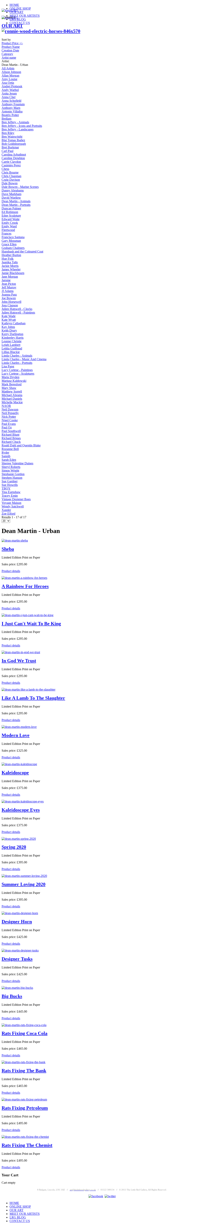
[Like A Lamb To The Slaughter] (28, 689)
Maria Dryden (10, 377)
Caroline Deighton (13, 158)
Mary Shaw (9, 388)
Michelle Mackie (12, 402)
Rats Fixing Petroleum (25, 1108)
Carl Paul (7, 151)
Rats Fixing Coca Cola (24, 1033)
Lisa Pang (8, 366)
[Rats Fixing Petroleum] (24, 1099)
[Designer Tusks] (20, 950)
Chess (5, 169)
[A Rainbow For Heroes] (24, 577)
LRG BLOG (18, 1217)
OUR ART (12, 25)
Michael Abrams (12, 395)
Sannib (6, 456)
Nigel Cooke (10, 420)
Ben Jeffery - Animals (15, 122)
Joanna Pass (9, 294)
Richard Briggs (11, 438)
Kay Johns (8, 327)
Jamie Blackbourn (13, 273)
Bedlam (6, 118)
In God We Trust (19, 660)
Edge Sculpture (11, 215)
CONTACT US (20, 23)
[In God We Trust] (21, 652)
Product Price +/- (12, 43)
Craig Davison (11, 179)
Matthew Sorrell (12, 391)
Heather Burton (11, 255)
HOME (14, 5)
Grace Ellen (9, 244)
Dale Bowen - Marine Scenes (20, 187)
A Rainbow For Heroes (25, 586)
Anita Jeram (9, 93)
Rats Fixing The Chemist (27, 1145)
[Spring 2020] (19, 838)
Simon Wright (10, 470)
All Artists (8, 68)
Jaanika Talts (10, 262)
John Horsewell (11, 301)
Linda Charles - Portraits (17, 362)
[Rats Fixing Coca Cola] (24, 1025)
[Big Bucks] (17, 987)
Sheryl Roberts (11, 467)
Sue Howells (10, 485)
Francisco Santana (13, 237)
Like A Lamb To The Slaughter (33, 698)
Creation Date (10, 50)
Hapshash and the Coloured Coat (22, 251)
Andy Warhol (10, 90)
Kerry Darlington (12, 334)
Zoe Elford (8, 513)
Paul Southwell (11, 431)
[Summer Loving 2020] (24, 876)
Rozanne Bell (10, 449)
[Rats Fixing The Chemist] (25, 1136)
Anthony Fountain (13, 104)
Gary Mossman (11, 240)
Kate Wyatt (9, 319)
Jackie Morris (10, 266)
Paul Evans (9, 423)
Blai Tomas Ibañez (13, 140)
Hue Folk (8, 258)
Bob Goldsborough (14, 143)
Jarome (6, 280)
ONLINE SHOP (20, 8)
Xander (6, 510)
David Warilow (11, 197)
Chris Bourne (10, 172)
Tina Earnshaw (11, 492)
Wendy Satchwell (13, 506)
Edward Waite (11, 219)
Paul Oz (7, 427)
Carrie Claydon (11, 161)
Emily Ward (9, 226)
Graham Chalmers (13, 248)
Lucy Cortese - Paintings (17, 370)
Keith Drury (9, 330)
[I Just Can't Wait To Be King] (27, 615)
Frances (6, 233)
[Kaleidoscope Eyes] (23, 801)
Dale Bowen (10, 183)
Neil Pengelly (10, 413)
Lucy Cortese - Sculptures (18, 373)
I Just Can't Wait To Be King (31, 623)
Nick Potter (9, 416)
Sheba (8, 549)
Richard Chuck (11, 441)
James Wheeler (11, 269)
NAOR (6, 406)
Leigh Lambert (11, 344)
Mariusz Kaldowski (14, 380)
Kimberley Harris (13, 337)
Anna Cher (9, 97)
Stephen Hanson (12, 477)
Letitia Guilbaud (12, 348)
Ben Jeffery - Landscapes (17, 129)
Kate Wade (9, 316)
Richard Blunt (10, 434)
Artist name (9, 57)
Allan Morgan (10, 75)
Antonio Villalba (12, 111)
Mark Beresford (12, 384)
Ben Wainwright (12, 136)
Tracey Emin (10, 495)
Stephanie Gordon (13, 474)
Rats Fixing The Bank (24, 1070)
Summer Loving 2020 (23, 884)
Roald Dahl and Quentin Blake (21, 445)
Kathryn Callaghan (14, 323)
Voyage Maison (11, 502)
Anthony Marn (11, 108)
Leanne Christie (12, 341)
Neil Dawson (10, 409)
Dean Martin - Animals (16, 201)
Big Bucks (12, 996)
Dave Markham (11, 194)
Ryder (5, 452)
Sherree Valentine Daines (17, 463)
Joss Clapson (10, 305)
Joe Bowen (9, 298)
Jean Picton (9, 283)
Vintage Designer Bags (16, 499)
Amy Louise (9, 79)
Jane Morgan (10, 276)
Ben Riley (8, 133)
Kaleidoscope (15, 772)
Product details (11, 571)
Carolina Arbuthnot (14, 154)
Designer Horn (17, 921)
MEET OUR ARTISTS (25, 15)
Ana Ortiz (8, 82)
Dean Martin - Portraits (16, 204)
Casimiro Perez (11, 165)
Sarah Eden (9, 459)
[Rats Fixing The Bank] (23, 1062)
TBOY (6, 488)
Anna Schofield (11, 100)
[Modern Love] (19, 726)
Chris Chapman (11, 176)
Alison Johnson (11, 72)
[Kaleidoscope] (19, 764)
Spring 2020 (14, 847)
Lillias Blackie (11, 352)
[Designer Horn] (20, 913)
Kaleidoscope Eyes (21, 809)
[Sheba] (15, 540)
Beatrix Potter (10, 115)
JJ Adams (8, 291)
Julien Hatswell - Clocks (17, 309)
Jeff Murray (9, 287)
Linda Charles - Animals (17, 355)
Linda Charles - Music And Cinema (24, 359)
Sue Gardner (10, 481)
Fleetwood (8, 230)
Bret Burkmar (10, 147)
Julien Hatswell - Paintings (18, 312)
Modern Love (15, 735)
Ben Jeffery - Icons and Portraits (22, 125)
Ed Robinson (10, 212)
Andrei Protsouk (12, 86)
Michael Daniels (12, 398)
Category (7, 54)
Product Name (11, 46)
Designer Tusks (17, 958)
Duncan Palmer (11, 208)
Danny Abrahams (13, 190)
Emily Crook (10, 222)
